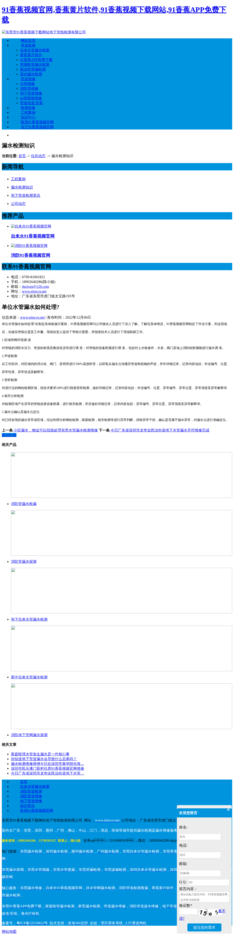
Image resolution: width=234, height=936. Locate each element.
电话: (183, 845)
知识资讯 (27, 806)
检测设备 (28, 108)
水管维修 (27, 84)
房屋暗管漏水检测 (34, 64)
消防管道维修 (31, 796)
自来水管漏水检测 (34, 50)
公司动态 (18, 204)
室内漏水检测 (31, 74)
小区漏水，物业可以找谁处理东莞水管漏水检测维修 (55, 430)
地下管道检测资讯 (25, 195)
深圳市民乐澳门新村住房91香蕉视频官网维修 (47, 768)
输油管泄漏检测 (33, 69)
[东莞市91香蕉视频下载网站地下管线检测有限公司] (44, 32)
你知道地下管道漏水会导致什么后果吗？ (44, 759)
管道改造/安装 (31, 103)
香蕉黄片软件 (31, 55)
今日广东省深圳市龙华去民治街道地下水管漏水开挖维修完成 (159, 430)
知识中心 (28, 117)
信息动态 (38, 156)
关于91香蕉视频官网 (37, 127)
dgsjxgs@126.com (35, 286)
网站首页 (28, 40)
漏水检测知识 (22, 187)
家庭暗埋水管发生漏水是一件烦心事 (40, 754)
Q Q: (182, 882)
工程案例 (28, 112)
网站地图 (9, 931)
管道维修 (28, 79)
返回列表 (9, 435)
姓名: (183, 827)
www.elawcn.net (34, 291)
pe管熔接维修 (31, 98)
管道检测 (28, 45)
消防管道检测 (31, 791)
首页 (22, 156)
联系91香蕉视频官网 (37, 122)
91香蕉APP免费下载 (36, 60)
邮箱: (183, 864)
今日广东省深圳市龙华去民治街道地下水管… (47, 773)
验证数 (185, 905)
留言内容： (188, 889)
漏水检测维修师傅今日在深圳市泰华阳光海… (47, 764)
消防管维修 (29, 88)
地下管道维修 (31, 93)
